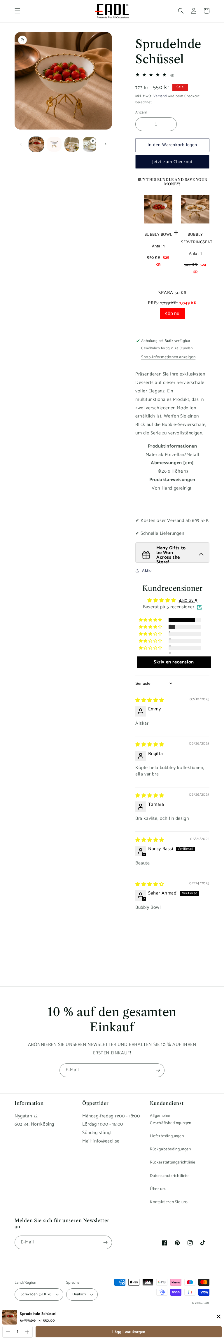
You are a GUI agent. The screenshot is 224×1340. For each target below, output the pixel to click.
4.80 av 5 (188, 601)
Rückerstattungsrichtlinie (172, 1162)
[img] (149, 700)
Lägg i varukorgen (128, 1332)
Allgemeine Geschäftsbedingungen (170, 1119)
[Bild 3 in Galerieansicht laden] (71, 144)
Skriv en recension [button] (174, 662)
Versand (160, 96)
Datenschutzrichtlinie (169, 1176)
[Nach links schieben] (21, 144)
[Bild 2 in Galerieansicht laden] (54, 144)
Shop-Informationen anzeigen (168, 357)
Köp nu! (172, 313)
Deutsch (79, 1294)
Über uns (158, 1189)
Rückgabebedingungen (170, 1149)
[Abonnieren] (157, 1070)
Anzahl (141, 113)
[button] (17, 10)
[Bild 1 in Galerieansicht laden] (36, 144)
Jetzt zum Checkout (172, 161)
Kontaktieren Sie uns (169, 1202)
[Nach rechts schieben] (105, 144)
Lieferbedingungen (167, 1136)
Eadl (206, 1303)
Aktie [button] (147, 570)
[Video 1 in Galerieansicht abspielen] (89, 144)
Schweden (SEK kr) (36, 1294)
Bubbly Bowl (158, 234)
